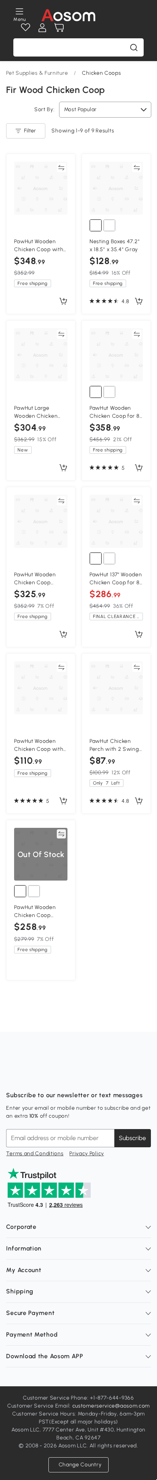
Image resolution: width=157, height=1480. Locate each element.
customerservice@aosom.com (111, 1406)
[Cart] (59, 28)
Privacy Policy (86, 1153)
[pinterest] (62, 1076)
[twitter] (79, 1076)
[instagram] (29, 1076)
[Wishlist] (25, 28)
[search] (134, 47)
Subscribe (132, 1138)
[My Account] (42, 27)
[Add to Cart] (63, 301)
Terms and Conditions (34, 1153)
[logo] (68, 15)
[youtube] (46, 1076)
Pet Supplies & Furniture (37, 73)
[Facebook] (12, 1076)
